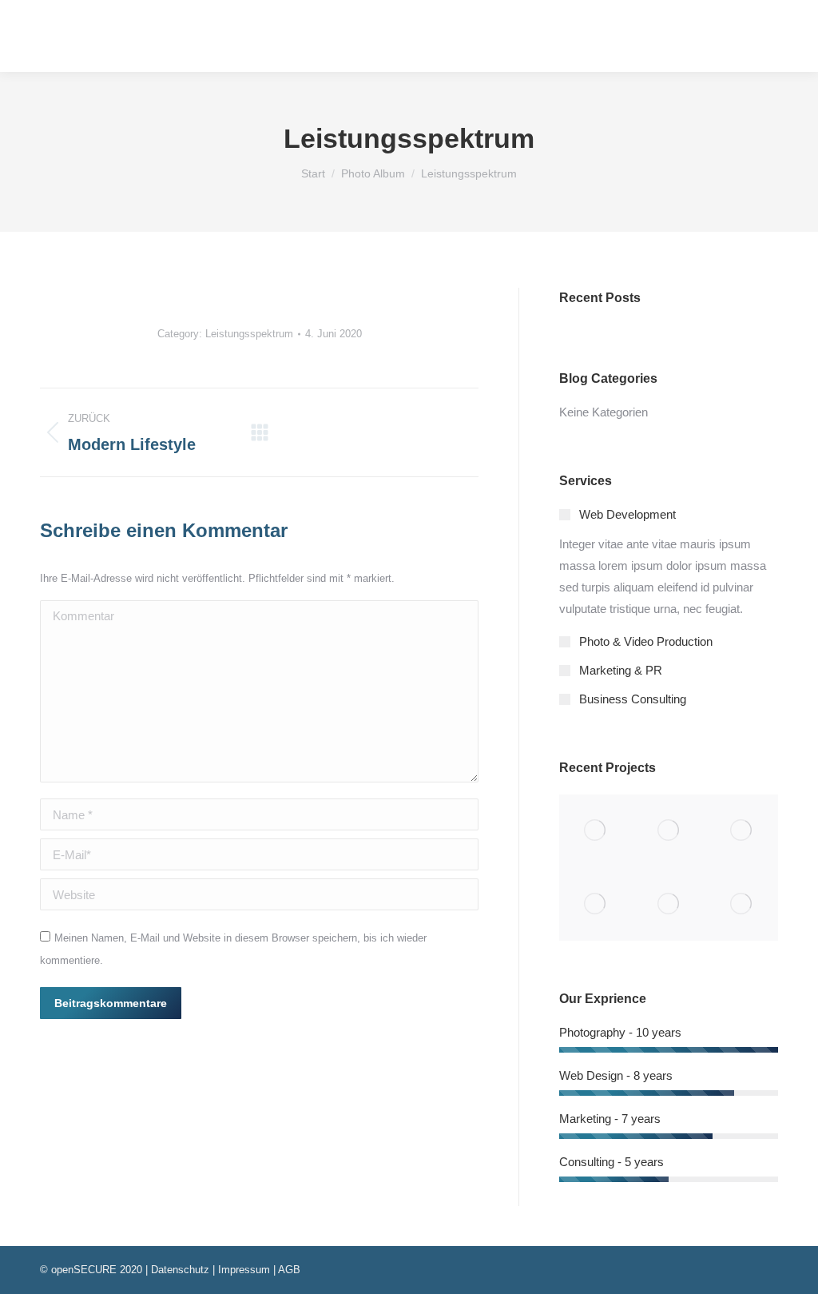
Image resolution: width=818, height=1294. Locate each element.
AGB (289, 1270)
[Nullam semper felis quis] (595, 903)
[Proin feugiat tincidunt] (741, 903)
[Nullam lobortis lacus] (741, 830)
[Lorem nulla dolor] (668, 903)
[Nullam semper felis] (668, 830)
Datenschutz (180, 1270)
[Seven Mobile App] (595, 830)
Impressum (244, 1270)
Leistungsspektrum (249, 334)
